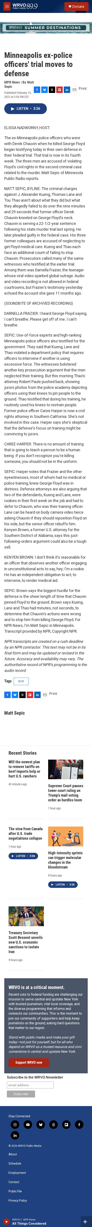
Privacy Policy (18, 1200)
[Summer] (46, 27)
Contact (14, 1182)
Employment (17, 1172)
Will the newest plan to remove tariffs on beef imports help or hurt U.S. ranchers (24, 769)
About (13, 1154)
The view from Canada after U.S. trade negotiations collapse (26, 834)
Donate (78, 6)
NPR (21, 681)
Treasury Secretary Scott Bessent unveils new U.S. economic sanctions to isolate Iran (26, 942)
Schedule (15, 1163)
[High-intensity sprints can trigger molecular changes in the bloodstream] (65, 836)
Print (83, 88)
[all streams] (86, 1221)
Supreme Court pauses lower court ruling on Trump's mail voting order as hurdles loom (65, 792)
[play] (6, 1221)
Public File (15, 1191)
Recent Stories (23, 753)
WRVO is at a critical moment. (37, 987)
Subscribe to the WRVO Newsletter (35, 1077)
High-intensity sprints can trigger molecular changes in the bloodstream (65, 860)
